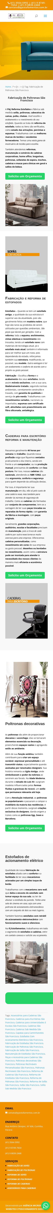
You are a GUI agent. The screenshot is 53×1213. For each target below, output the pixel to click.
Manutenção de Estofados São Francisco (25, 1053)
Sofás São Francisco (29, 1085)
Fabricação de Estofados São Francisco (24, 1043)
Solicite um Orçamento (25, 176)
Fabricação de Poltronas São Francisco (24, 1046)
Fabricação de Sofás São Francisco (22, 1050)
